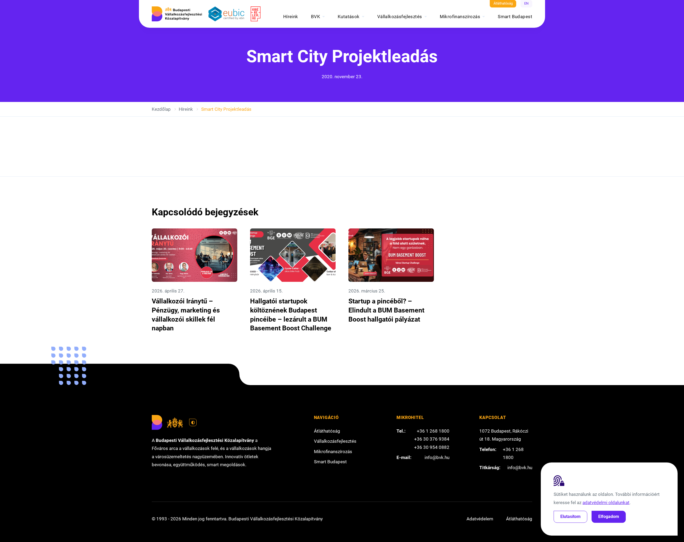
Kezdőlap (161, 109)
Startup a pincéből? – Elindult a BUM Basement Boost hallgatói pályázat (386, 310)
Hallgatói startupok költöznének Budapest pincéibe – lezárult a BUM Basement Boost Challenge (290, 314)
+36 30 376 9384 (431, 439)
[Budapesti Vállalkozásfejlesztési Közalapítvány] (177, 13)
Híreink (290, 16)
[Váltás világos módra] (193, 422)
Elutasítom (570, 516)
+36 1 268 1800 (433, 431)
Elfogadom (608, 516)
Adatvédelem (480, 518)
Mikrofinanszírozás (460, 16)
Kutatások (349, 16)
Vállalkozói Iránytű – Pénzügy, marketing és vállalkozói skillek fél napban (186, 314)
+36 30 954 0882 (431, 447)
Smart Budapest (515, 16)
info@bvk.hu (437, 457)
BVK (315, 16)
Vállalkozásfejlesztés (399, 16)
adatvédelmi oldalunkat (605, 502)
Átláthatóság (503, 3)
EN (526, 3)
